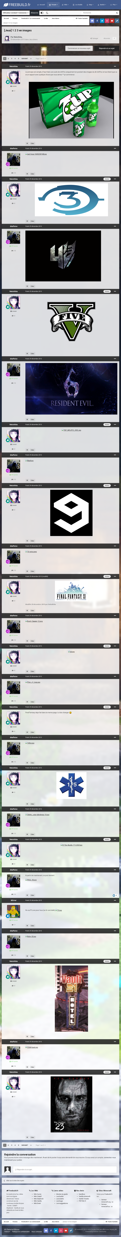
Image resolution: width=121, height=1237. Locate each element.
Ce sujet (109, 13)
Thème (6, 1232)
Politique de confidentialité (21, 1232)
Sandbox (82, 1194)
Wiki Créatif (38, 1196)
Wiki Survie (37, 1194)
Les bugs (59, 1201)
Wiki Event (37, 1203)
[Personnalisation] (42, 13)
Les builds (59, 1196)
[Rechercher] (117, 13)
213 (14, 173)
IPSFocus (16, 1229)
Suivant (25, 58)
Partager (95, 38)
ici (112, 1202)
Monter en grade (62, 1194)
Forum (53, 5)
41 (14, 91)
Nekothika (18, 37)
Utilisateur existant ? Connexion (15, 13)
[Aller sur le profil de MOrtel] (13, 911)
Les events (60, 1199)
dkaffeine (13, 148)
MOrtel (13, 900)
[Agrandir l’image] (71, 110)
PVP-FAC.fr (82, 1201)
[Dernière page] (31, 58)
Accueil (42, 5)
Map (90, 5)
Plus (114, 5)
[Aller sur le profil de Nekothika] (6, 38)
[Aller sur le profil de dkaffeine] (13, 159)
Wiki (65, 5)
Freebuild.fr (108, 1194)
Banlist (102, 5)
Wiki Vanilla (38, 1201)
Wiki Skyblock (38, 1199)
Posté (33, 66)
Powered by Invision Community (95, 1231)
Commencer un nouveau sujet (79, 48)
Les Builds (78, 5)
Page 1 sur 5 (40, 58)
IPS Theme (7, 1229)
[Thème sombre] (47, 13)
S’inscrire (34, 13)
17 (14, 925)
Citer (32, 143)
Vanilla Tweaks (84, 1199)
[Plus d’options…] (115, 66)
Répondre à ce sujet (106, 48)
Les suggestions (62, 1203)
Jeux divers (33, 39)
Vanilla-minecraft (84, 1196)
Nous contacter (37, 1232)
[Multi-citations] (27, 143)
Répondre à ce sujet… (25, 1169)
